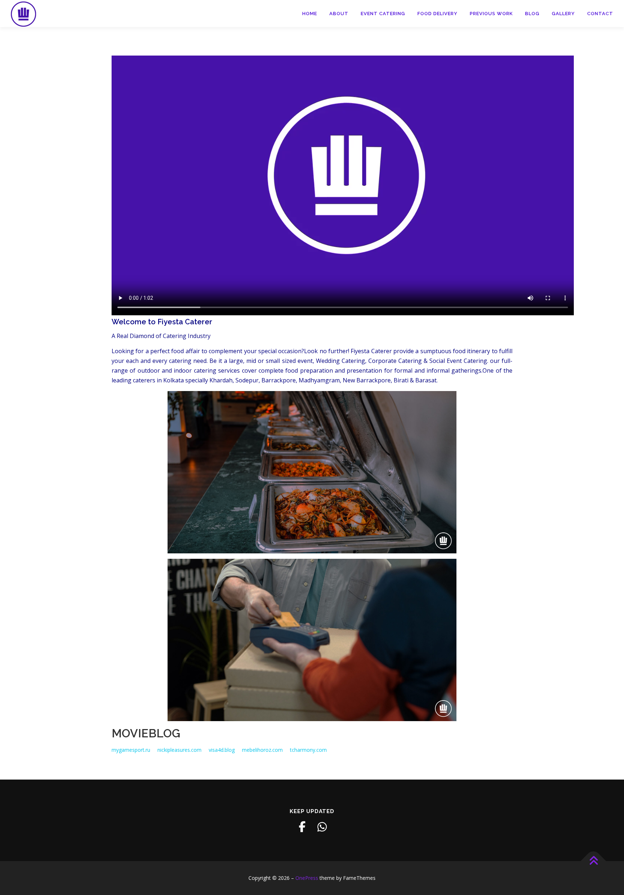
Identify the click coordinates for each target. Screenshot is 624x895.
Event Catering (383, 13)
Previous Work (491, 13)
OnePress (306, 877)
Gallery (563, 13)
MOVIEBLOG (146, 733)
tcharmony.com (308, 749)
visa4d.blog (222, 749)
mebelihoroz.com (262, 749)
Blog (532, 13)
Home (309, 13)
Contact (600, 13)
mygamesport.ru (131, 749)
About (338, 13)
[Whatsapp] (322, 826)
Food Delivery (437, 13)
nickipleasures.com (179, 749)
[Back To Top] (593, 861)
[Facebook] (301, 826)
